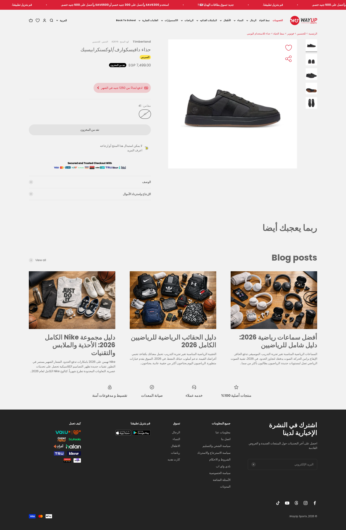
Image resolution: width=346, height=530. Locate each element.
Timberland (142, 42)
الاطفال (175, 446)
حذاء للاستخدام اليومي (258, 33)
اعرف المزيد (134, 150)
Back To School (126, 20)
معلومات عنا (223, 432)
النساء (240, 20)
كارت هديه (174, 459)
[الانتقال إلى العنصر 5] (311, 103)
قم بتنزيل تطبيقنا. (294, 5)
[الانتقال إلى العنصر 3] (311, 74)
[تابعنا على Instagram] (305, 503)
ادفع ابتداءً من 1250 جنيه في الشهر (121, 88)
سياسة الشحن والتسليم (216, 446)
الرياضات (189, 20)
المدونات (225, 486)
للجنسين (301, 33)
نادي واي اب (223, 466)
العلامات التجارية (150, 20)
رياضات (175, 453)
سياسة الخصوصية (219, 473)
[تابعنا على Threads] (296, 503)
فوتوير (290, 33)
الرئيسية (313, 33)
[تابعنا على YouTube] (287, 503)
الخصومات (278, 20)
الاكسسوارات (171, 20)
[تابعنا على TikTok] (278, 503)
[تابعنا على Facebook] (314, 503)
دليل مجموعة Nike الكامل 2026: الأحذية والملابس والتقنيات (80, 345)
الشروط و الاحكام (219, 459)
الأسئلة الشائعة (221, 480)
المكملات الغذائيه (208, 20)
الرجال (253, 20)
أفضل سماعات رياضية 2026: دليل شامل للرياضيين (278, 341)
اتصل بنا (225, 439)
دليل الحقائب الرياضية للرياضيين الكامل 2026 (173, 341)
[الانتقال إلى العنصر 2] (311, 60)
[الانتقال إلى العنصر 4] (311, 89)
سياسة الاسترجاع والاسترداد (213, 453)
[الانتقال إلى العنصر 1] (311, 45)
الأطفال (227, 20)
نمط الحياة (264, 20)
